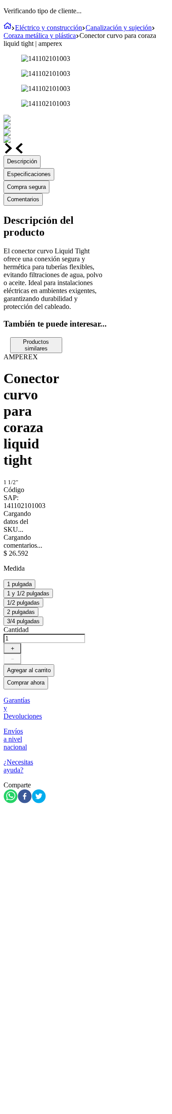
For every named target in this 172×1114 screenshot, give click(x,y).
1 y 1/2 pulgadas (28, 593)
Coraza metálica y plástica (40, 35)
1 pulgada (19, 584)
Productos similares (36, 345)
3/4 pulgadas (23, 621)
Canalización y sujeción (119, 27)
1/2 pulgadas (23, 602)
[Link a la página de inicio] (7, 27)
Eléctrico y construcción (48, 27)
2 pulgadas (21, 612)
